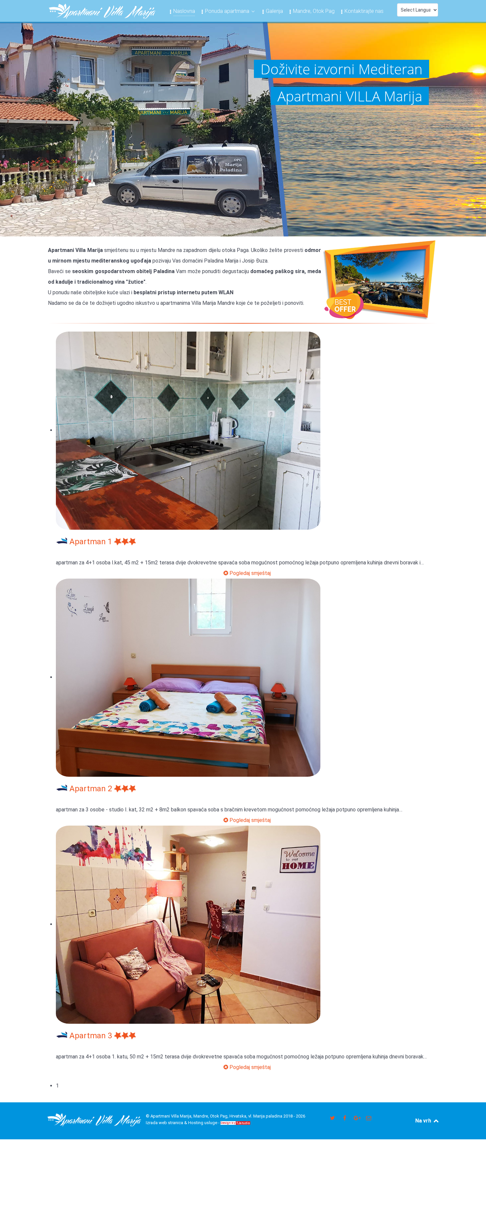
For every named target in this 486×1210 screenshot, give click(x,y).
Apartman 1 (91, 541)
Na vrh (423, 1121)
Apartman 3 (91, 1035)
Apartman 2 (91, 788)
